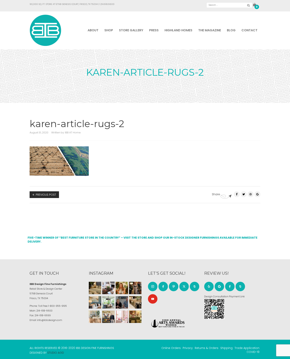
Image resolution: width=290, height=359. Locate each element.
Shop (108, 30)
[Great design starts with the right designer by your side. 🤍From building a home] (95, 317)
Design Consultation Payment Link (224, 296)
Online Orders (171, 348)
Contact (249, 30)
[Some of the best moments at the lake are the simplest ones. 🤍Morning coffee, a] (108, 302)
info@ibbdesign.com (49, 320)
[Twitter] (244, 194)
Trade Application (247, 348)
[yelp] (209, 286)
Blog (231, 30)
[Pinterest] (251, 194)
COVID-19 (253, 352)
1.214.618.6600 (106, 4)
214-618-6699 (43, 315)
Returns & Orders (206, 348)
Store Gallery (131, 30)
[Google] (219, 286)
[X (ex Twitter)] (184, 286)
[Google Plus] (257, 194)
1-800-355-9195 (57, 306)
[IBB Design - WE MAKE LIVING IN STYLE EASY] (45, 30)
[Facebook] (237, 194)
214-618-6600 (44, 310)
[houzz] (194, 286)
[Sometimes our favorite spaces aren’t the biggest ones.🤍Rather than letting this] (122, 317)
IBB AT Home (73, 132)
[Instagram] (152, 286)
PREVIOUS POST (46, 195)
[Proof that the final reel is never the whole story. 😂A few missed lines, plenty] (122, 302)
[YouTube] (152, 299)
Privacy (188, 348)
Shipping (226, 348)
